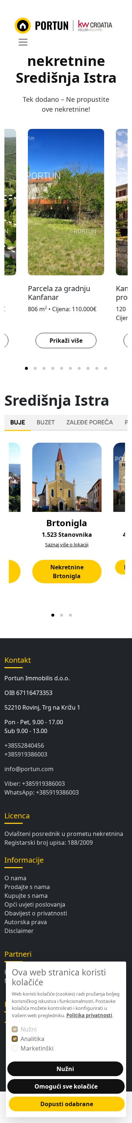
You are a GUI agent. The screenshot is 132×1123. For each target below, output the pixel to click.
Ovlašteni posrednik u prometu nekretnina (63, 834)
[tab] (26, 368)
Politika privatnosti (89, 1015)
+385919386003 (25, 754)
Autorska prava (25, 922)
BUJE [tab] (17, 422)
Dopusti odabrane (66, 1104)
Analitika (32, 1039)
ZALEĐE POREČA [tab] (89, 422)
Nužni (29, 1029)
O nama (15, 878)
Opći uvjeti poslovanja (34, 904)
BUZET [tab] (46, 422)
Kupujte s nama (26, 896)
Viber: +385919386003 (34, 784)
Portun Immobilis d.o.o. (37, 678)
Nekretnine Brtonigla (67, 571)
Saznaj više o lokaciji (66, 544)
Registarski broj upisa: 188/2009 (48, 842)
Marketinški (37, 1048)
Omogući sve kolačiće (66, 1086)
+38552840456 (24, 745)
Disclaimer (19, 931)
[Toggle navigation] (23, 42)
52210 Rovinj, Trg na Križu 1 (42, 707)
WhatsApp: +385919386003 (41, 792)
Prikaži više (66, 340)
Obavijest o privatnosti (35, 913)
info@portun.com (29, 769)
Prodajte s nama (27, 887)
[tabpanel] (66, 529)
